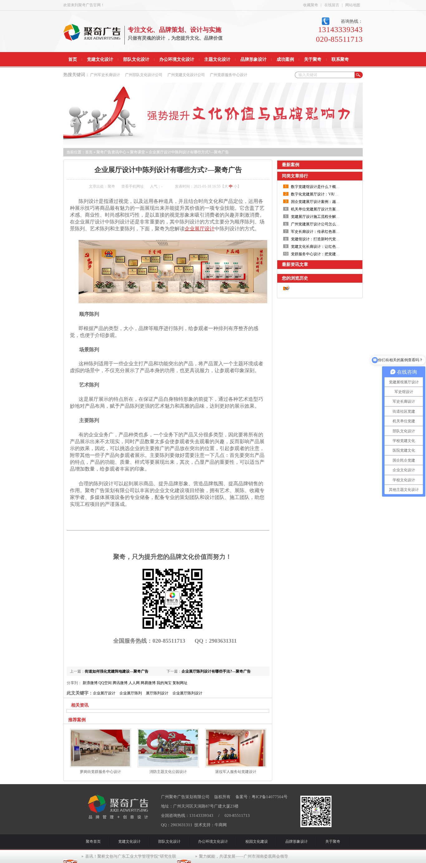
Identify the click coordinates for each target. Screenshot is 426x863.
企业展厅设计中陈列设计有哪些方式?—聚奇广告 (189, 152)
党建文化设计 (129, 841)
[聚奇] (118, 817)
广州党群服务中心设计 (228, 75)
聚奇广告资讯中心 (111, 152)
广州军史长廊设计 (105, 75)
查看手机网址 (132, 186)
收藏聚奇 (310, 5)
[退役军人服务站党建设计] (235, 766)
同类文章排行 (295, 176)
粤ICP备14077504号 (270, 796)
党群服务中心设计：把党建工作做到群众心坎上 (330, 254)
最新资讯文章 (295, 264)
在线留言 (331, 5)
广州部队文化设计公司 (143, 75)
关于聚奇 (332, 841)
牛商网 (221, 824)
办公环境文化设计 (213, 841)
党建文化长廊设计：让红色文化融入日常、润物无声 (334, 246)
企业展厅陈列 (130, 693)
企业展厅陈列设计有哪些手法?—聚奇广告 (216, 671)
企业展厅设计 (104, 693)
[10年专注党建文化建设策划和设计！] (213, 114)
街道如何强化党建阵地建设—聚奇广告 (116, 671)
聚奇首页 (93, 841)
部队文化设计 (169, 841)
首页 (89, 152)
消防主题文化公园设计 (168, 772)
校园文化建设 (256, 841)
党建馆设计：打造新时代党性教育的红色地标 (328, 239)
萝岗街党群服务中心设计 (100, 772)
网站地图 (352, 5)
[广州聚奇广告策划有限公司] (91, 40)
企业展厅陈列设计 (187, 693)
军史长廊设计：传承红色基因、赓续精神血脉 (328, 231)
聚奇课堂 (137, 152)
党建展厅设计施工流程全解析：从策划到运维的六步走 (336, 216)
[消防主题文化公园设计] (168, 766)
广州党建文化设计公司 (186, 75)
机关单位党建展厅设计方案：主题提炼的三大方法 (332, 209)
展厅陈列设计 (157, 693)
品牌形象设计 (296, 841)
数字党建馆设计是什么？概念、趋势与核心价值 (330, 187)
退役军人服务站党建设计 (235, 772)
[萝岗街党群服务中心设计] (100, 766)
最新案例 (290, 164)
